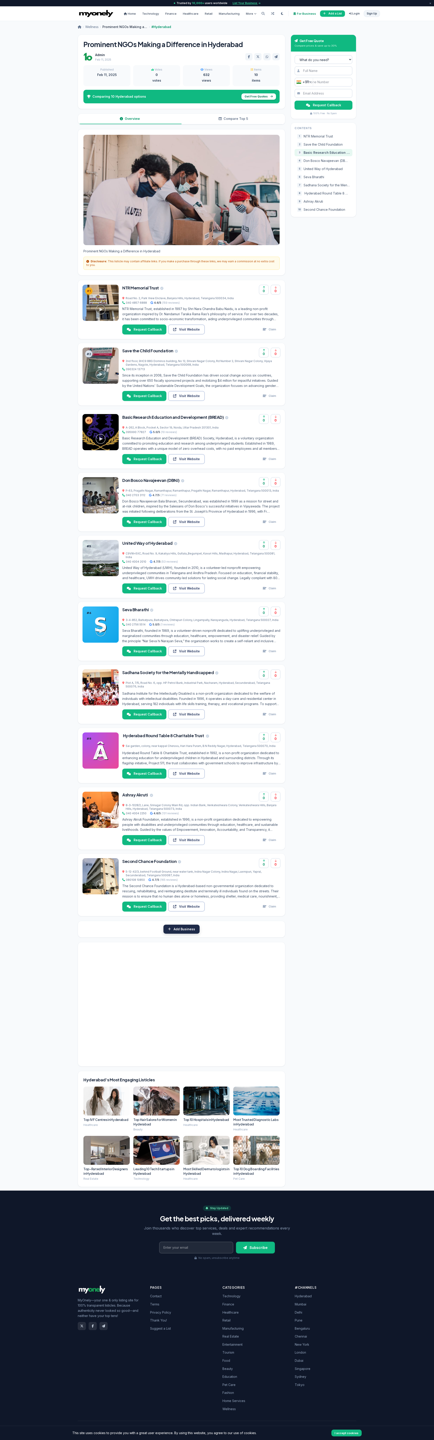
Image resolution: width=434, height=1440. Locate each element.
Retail (208, 13)
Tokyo (299, 1385)
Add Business (184, 929)
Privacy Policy (160, 1312)
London (300, 1352)
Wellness (92, 27)
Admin (100, 55)
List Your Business (245, 3)
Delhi (298, 1312)
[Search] (263, 13)
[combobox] (304, 82)
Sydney (300, 1376)
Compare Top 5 (235, 119)
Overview (132, 119)
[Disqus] (181, 1004)
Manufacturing (229, 13)
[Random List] (273, 13)
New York (302, 1344)
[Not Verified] (161, 288)
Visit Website (189, 329)
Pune (298, 1320)
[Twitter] (82, 1326)
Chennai (301, 1336)
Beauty (227, 1369)
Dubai (299, 1360)
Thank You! (158, 1320)
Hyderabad (303, 1296)
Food (226, 1360)
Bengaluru (302, 1328)
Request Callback (148, 329)
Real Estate (230, 1336)
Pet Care (229, 1385)
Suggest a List (160, 1328)
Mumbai (300, 1304)
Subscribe (259, 1247)
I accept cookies (347, 1433)
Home (131, 13)
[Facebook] (93, 1326)
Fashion (228, 1393)
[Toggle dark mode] (282, 13)
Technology (150, 13)
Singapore (302, 1369)
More (249, 13)
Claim (272, 329)
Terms (154, 1304)
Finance (171, 13)
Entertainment (232, 1344)
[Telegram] (103, 1326)
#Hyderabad (161, 27)
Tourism (228, 1352)
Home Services (233, 1401)
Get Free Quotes (256, 96)
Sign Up (372, 13)
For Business (306, 13)
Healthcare (190, 13)
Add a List (335, 13)
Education (229, 1376)
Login (355, 13)
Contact (156, 1296)
